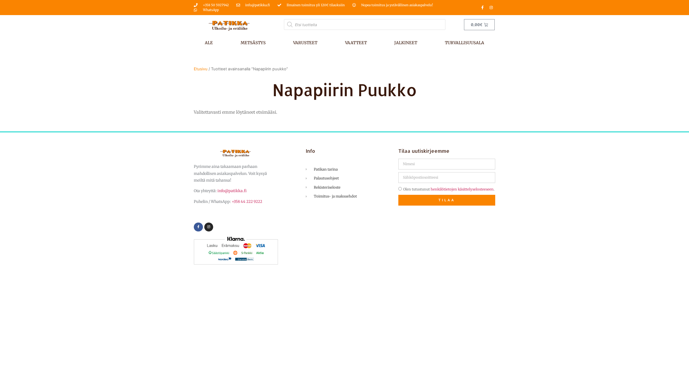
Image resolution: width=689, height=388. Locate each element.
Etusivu (201, 69)
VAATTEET (356, 42)
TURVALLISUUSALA (464, 42)
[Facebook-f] (482, 7)
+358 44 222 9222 (247, 201)
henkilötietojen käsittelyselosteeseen (462, 189)
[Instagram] (491, 7)
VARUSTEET (305, 42)
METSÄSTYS (253, 42)
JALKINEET (405, 42)
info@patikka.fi (232, 190)
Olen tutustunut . (448, 189)
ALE (209, 42)
